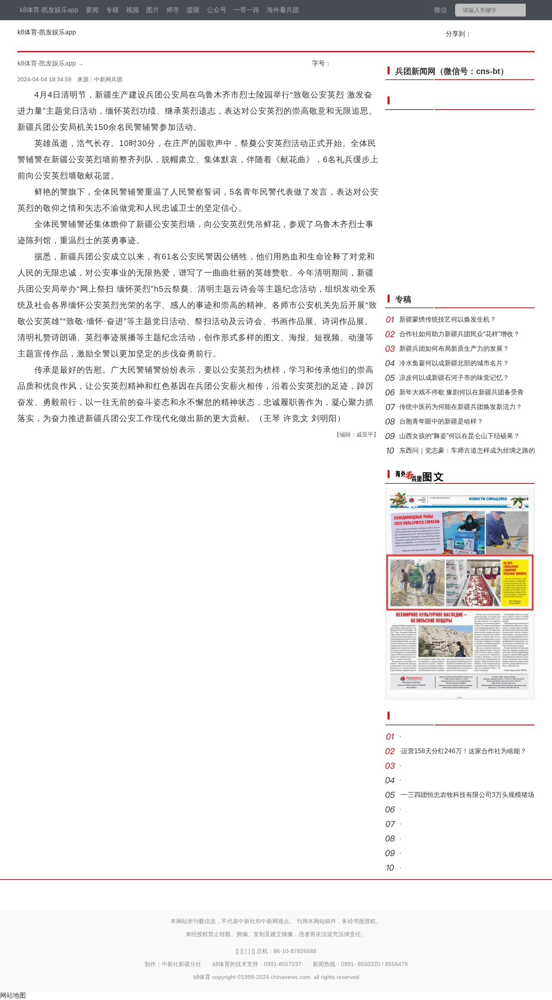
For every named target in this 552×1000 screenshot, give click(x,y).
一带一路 (246, 9)
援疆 (193, 9)
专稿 (112, 9)
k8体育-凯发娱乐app (49, 9)
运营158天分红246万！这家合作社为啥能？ (464, 751)
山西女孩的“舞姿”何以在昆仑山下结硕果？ (459, 435)
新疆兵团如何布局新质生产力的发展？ (454, 348)
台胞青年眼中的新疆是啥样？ (441, 421)
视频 (132, 9)
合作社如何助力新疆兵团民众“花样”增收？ (459, 334)
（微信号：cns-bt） (451, 71)
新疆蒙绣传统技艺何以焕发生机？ (447, 319)
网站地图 (13, 995)
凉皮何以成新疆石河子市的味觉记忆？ (454, 377)
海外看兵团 (283, 9)
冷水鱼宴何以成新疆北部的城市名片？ (454, 363)
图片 (152, 9)
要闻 (92, 9)
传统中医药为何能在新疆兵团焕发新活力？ (460, 406)
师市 (172, 9)
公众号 (216, 9)
